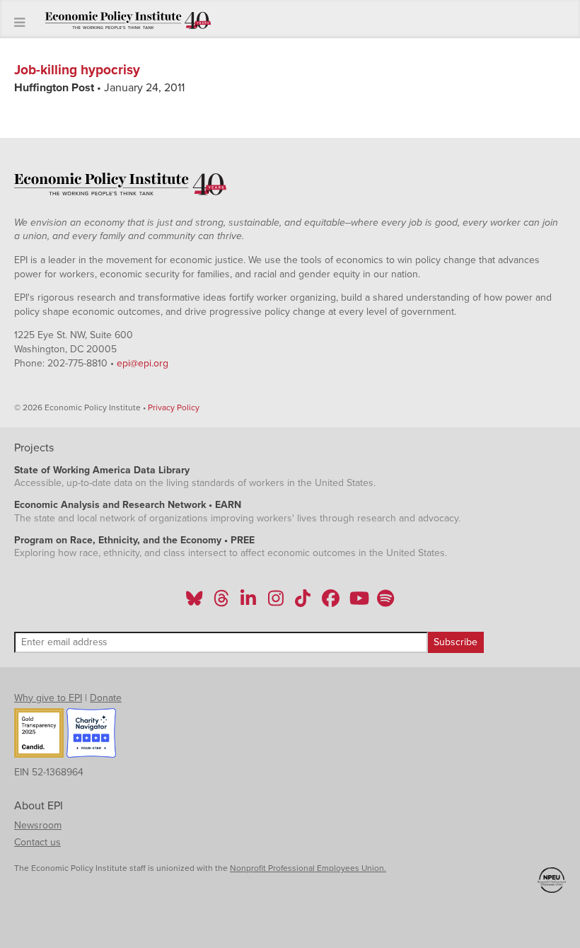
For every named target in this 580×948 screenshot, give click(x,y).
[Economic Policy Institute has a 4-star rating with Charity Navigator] (91, 735)
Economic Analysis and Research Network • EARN (127, 505)
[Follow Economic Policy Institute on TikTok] (303, 603)
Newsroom (38, 825)
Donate (106, 698)
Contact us (37, 842)
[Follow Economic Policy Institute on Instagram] (275, 603)
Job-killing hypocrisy (77, 70)
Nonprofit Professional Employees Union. (308, 868)
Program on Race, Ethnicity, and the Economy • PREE (134, 540)
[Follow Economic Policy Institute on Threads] (222, 603)
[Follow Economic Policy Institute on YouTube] (357, 603)
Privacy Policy (173, 407)
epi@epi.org (142, 363)
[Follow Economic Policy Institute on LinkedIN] (248, 603)
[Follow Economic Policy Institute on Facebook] (330, 603)
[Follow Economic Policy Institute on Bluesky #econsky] (194, 603)
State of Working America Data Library (102, 470)
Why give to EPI (48, 698)
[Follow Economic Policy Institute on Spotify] (385, 603)
